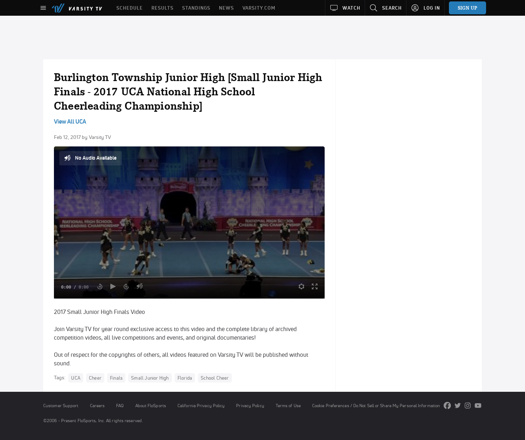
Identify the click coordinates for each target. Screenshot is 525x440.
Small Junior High (150, 378)
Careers (97, 405)
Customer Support (61, 405)
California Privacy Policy (201, 405)
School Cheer (215, 378)
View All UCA (70, 121)
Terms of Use (288, 405)
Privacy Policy (250, 405)
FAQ (120, 405)
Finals (116, 378)
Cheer (95, 378)
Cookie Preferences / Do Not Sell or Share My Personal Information (376, 405)
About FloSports (150, 405)
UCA (75, 378)
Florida (185, 378)
